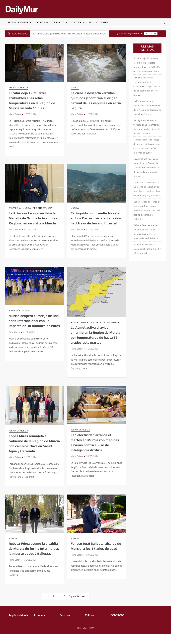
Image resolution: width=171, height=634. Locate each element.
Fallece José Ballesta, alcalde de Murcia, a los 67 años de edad (147, 249)
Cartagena (15, 208)
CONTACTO (117, 615)
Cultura (76, 22)
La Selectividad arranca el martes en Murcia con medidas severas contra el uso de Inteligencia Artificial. (146, 210)
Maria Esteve (15, 114)
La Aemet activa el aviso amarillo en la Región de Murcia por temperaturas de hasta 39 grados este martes (146, 167)
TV (90, 22)
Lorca (84, 322)
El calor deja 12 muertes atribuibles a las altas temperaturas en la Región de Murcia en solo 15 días (146, 65)
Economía (42, 22)
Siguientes (75, 596)
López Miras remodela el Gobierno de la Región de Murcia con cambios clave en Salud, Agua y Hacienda (146, 189)
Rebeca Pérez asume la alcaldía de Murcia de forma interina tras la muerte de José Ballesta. (34, 548)
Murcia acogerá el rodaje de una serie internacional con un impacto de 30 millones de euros (34, 321)
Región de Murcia (18, 22)
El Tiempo (102, 22)
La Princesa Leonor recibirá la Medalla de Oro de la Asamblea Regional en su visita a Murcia (33, 218)
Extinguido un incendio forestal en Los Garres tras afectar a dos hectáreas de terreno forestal (96, 218)
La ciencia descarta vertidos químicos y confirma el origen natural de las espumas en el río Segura (146, 86)
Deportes (58, 22)
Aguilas (75, 322)
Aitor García (14, 332)
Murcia (75, 87)
